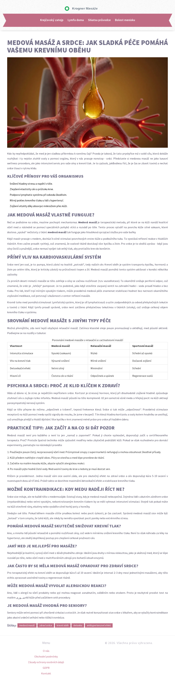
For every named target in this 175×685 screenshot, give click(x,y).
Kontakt (46, 673)
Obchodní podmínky (46, 656)
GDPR (46, 667)
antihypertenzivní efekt (99, 625)
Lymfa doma (76, 20)
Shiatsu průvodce (99, 20)
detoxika (77, 625)
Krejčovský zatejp (51, 20)
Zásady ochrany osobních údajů (46, 662)
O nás (46, 651)
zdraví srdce (45, 625)
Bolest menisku (125, 20)
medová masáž (27, 625)
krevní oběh (63, 625)
